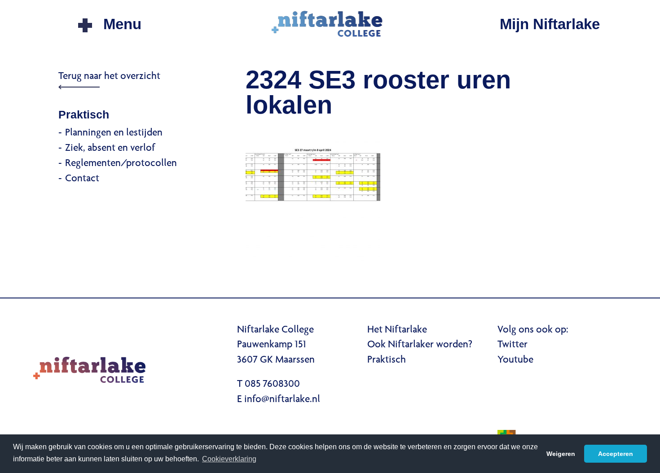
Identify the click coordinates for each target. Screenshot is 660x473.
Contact (82, 179)
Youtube (515, 360)
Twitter (512, 345)
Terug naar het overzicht (109, 77)
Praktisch (386, 360)
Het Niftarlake (397, 330)
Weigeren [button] (560, 453)
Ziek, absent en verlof (110, 148)
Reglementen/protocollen (121, 164)
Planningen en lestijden (114, 133)
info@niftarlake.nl (282, 400)
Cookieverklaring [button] (229, 459)
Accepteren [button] (615, 453)
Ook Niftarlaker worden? (419, 345)
